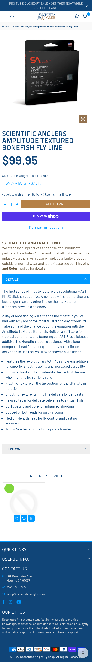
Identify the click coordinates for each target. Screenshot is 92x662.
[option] (46, 81)
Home (5, 26)
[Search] (12, 16)
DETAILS (12, 279)
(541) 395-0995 (16, 587)
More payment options (46, 227)
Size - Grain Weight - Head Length (25, 176)
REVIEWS (13, 449)
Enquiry (66, 194)
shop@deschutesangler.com (26, 594)
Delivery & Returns (43, 194)
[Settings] (77, 16)
